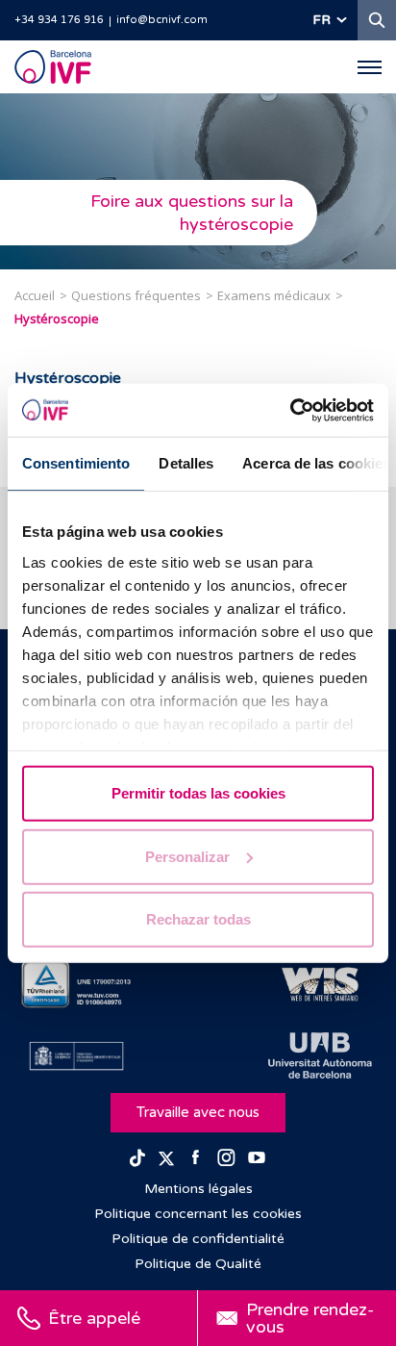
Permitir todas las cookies (198, 793)
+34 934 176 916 (59, 19)
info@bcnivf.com (162, 19)
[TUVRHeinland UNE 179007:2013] (76, 984)
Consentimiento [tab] (76, 463)
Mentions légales (198, 1189)
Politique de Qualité (198, 1264)
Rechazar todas (198, 919)
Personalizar (187, 856)
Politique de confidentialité (198, 1239)
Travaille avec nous (198, 1112)
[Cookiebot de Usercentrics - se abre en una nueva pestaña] (290, 409)
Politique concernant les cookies (198, 1214)
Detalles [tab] (186, 463)
